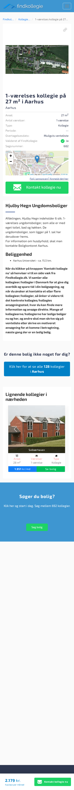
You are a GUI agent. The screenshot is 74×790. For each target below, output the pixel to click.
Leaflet (31, 174)
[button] (65, 30)
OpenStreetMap (47, 174)
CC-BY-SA (64, 174)
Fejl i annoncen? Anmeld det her (49, 178)
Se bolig (50, 469)
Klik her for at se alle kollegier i (37, 368)
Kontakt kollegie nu (43, 187)
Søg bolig (37, 527)
